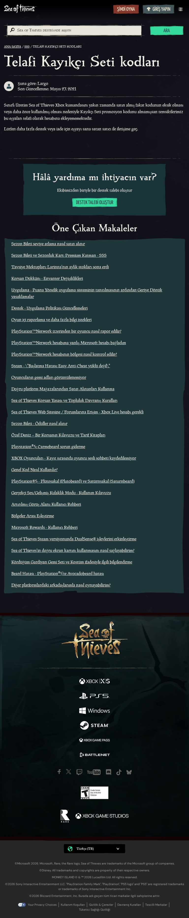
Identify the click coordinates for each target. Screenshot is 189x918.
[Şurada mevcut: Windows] (94, 711)
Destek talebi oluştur (94, 202)
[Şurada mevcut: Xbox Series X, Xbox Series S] (94, 681)
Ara (166, 30)
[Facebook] (59, 772)
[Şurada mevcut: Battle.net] (94, 755)
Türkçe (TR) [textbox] (85, 849)
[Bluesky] (129, 772)
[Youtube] (94, 772)
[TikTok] (119, 772)
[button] (94, 848)
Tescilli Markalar (156, 905)
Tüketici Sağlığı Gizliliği (94, 910)
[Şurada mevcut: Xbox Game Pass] (94, 740)
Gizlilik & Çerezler (101, 905)
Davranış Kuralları (129, 905)
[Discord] (108, 772)
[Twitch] (79, 772)
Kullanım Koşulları (73, 905)
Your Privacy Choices (42, 905)
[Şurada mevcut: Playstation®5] (94, 696)
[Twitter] (68, 772)
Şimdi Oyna (126, 9)
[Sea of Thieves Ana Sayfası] (57, 9)
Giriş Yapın (161, 9)
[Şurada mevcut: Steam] (94, 726)
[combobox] (74, 30)
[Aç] (180, 9)
